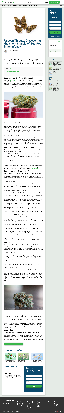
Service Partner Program (56, 402)
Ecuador (38, 403)
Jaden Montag (10, 51)
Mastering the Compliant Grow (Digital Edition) (30, 404)
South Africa (39, 406)
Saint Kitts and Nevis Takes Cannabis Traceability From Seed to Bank (57, 64)
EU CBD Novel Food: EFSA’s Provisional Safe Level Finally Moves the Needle (56, 73)
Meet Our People (57, 404)
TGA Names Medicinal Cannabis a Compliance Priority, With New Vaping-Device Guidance (57, 79)
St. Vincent (39, 405)
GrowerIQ (4, 411)
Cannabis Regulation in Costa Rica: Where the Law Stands (57, 84)
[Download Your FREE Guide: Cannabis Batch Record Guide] (55, 48)
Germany (38, 404)
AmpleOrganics (8, 411)
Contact (55, 403)
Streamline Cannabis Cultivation (14, 343)
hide (10, 68)
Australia (38, 402)
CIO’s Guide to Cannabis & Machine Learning (30, 407)
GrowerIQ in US (48, 401)
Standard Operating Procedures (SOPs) (20, 405)
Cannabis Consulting (20, 403)
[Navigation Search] (61, 2)
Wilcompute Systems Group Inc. (19, 411)
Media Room (56, 405)
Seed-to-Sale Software (19, 402)
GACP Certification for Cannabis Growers (57, 69)
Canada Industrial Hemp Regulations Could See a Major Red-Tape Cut (56, 89)
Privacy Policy (58, 36)
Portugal (38, 401)
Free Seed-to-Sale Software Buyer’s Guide (30, 402)
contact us (6, 383)
